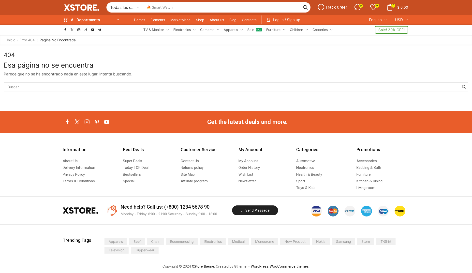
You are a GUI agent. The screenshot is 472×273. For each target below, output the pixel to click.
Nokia (320, 241)
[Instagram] (78, 29)
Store (365, 241)
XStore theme (203, 266)
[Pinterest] (96, 121)
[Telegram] (99, 29)
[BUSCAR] (463, 86)
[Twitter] (72, 29)
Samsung (343, 241)
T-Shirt (386, 241)
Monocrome (264, 241)
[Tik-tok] (85, 29)
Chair (155, 241)
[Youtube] (92, 29)
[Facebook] (65, 29)
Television (116, 250)
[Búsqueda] (305, 7)
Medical (238, 241)
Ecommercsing (182, 241)
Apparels (116, 241)
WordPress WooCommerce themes (280, 266)
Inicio (11, 40)
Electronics (213, 241)
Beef (137, 241)
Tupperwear (144, 250)
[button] (332, 7)
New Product (295, 241)
